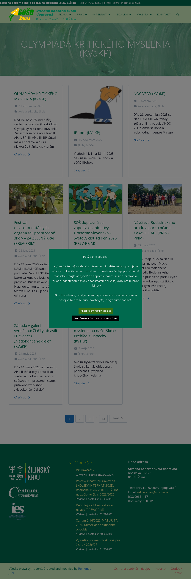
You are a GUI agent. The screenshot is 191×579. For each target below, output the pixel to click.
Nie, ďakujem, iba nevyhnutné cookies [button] (95, 318)
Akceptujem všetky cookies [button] (96, 310)
